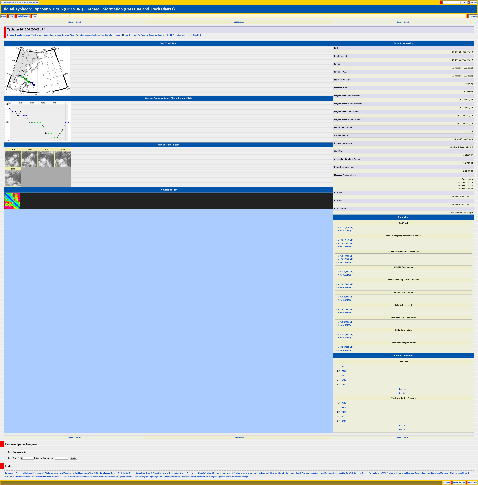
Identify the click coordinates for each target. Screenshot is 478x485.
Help (34, 16)
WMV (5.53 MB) (344, 313)
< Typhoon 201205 (74, 22)
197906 (342, 371)
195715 (342, 421)
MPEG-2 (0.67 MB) (345, 284)
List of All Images (112, 35)
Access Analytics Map (94, 35)
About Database (68, 477)
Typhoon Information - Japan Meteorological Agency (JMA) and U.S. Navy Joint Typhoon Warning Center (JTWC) (344, 473)
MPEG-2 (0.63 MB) (345, 297)
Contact (446, 483)
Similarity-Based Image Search (289, 473)
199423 (342, 412)
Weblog (144, 35)
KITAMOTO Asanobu (7, 2)
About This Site (459, 483)
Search (464, 2)
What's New (472, 483)
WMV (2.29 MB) (344, 262)
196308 (342, 407)
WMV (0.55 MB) (344, 275)
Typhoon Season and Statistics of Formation (432, 473)
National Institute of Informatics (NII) (27, 2)
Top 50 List (403, 393)
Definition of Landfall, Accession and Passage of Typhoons (203, 477)
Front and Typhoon (54, 477)
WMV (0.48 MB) (344, 325)
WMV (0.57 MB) (344, 300)
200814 (342, 380)
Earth (12, 16)
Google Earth (163, 35)
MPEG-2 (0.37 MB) (345, 322)
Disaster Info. (134, 35)
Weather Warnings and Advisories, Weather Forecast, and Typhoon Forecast (104, 477)
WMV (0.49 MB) (344, 350)
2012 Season (239, 22)
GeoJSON (197, 35)
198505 (342, 366)
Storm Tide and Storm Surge (237, 477)
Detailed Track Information (18, 35)
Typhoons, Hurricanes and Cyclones (400, 473)
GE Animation (175, 35)
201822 (342, 385)
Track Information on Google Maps (46, 35)
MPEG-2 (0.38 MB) (345, 347)
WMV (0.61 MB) (344, 288)
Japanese (473, 16)
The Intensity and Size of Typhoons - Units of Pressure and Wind (69, 473)
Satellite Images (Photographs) (32, 473)
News (125, 35)
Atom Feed (187, 35)
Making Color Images (102, 473)
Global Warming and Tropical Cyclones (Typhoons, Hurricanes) (156, 477)
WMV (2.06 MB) (344, 231)
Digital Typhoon (24, 16)
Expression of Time (12, 473)
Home (3, 16)
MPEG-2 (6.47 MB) (345, 309)
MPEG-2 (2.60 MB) (345, 259)
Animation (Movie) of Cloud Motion (166, 473)
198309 (342, 375)
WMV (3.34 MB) (344, 247)
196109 (342, 416)
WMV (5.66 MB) (344, 338)
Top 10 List (403, 389)
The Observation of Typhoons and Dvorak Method (27, 477)
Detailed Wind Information (73, 35)
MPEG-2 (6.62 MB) (345, 335)
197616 (342, 403)
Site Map (473, 2)
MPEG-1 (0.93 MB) (345, 256)
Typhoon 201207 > (403, 22)
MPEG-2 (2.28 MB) (345, 228)
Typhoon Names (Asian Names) (140, 473)
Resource (153, 35)
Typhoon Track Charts (119, 473)
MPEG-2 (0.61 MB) (345, 272)
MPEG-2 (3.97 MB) (345, 243)
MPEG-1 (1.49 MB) (345, 240)
